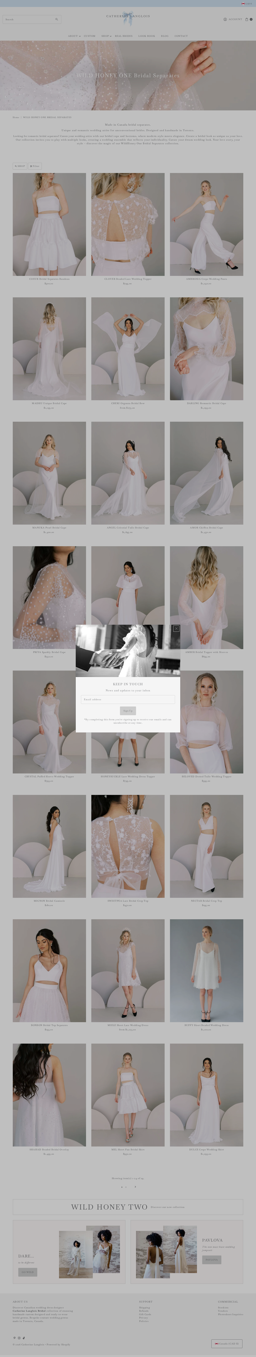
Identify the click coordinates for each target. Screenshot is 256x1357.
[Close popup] (176, 628)
